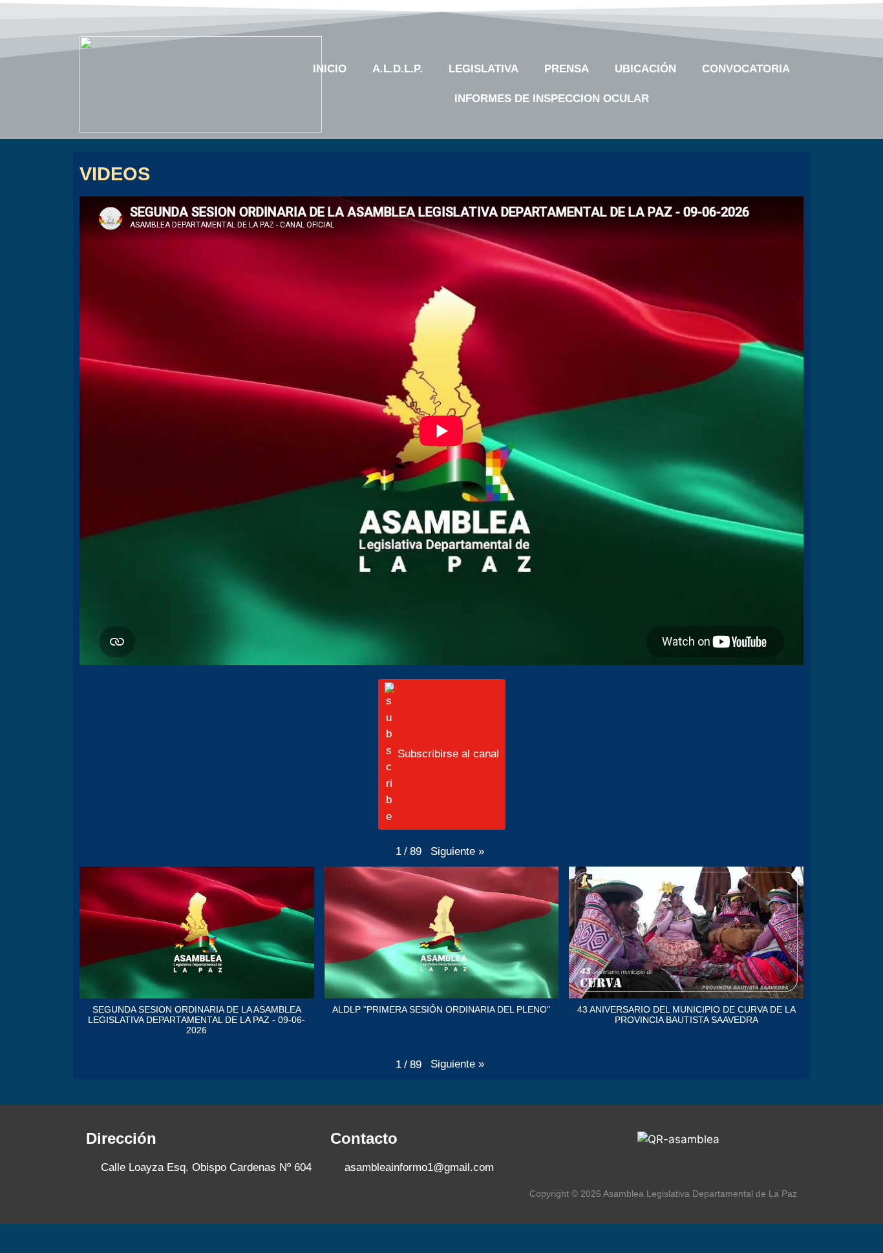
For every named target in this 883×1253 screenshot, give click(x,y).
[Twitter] (715, 14)
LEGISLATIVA (483, 69)
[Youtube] (740, 14)
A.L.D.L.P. (397, 69)
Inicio (329, 69)
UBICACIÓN (645, 69)
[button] (457, 851)
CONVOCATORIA (746, 69)
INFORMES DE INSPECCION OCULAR (551, 98)
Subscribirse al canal (448, 754)
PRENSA (566, 69)
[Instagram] (766, 14)
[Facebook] (691, 14)
